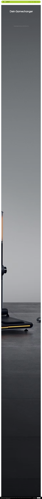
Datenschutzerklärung (8, 498)
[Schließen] (41, 497)
